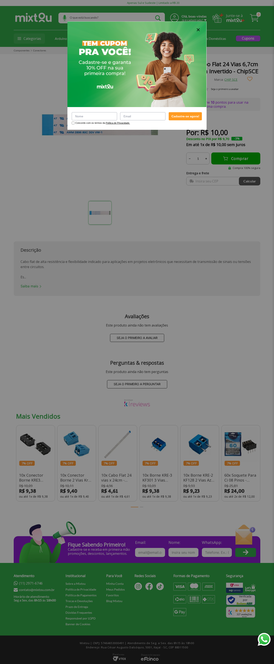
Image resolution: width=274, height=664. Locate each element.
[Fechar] (198, 29)
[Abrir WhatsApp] (264, 639)
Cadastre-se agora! (185, 116)
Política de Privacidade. (118, 123)
